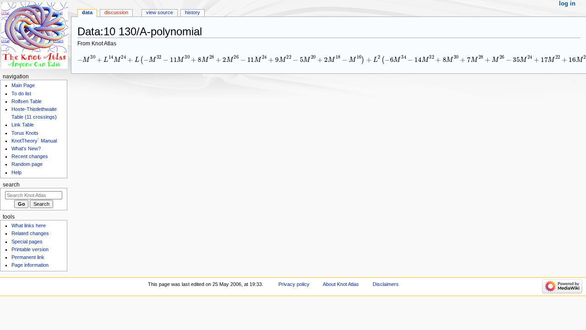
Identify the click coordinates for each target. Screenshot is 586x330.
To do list (21, 93)
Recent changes (29, 156)
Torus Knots (24, 133)
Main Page (23, 85)
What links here (28, 225)
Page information (30, 265)
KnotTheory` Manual (34, 140)
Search (11, 184)
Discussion (116, 12)
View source (159, 12)
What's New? (26, 148)
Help (16, 172)
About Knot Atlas (341, 284)
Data (87, 12)
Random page (27, 164)
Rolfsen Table (26, 101)
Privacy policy (293, 284)
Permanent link (27, 257)
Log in (567, 3)
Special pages (27, 241)
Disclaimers (386, 284)
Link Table (22, 124)
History (192, 12)
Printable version (30, 249)
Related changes (30, 233)
